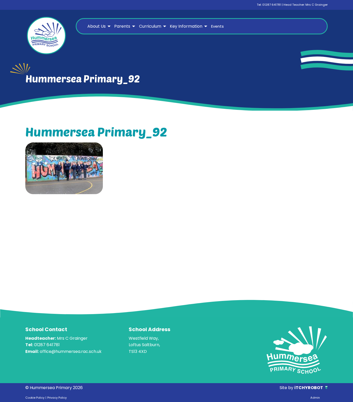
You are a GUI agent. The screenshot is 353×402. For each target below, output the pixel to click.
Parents (122, 26)
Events (217, 26)
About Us (96, 26)
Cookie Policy (34, 398)
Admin (315, 398)
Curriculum (150, 26)
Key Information (186, 26)
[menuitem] (98, 26)
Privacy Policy (57, 398)
